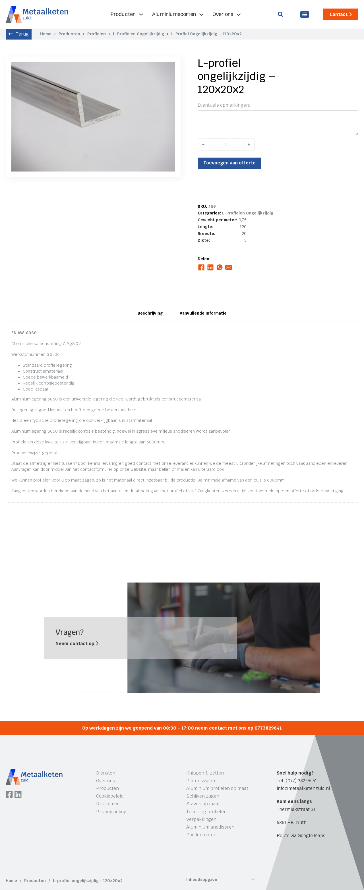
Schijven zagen (202, 796)
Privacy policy (111, 812)
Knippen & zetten (205, 773)
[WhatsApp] (220, 267)
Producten (123, 14)
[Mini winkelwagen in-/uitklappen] (304, 14)
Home (45, 33)
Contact (339, 14)
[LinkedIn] (210, 267)
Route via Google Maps (301, 836)
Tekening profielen (206, 812)
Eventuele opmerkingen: (224, 105)
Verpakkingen (201, 819)
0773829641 (268, 728)
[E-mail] (229, 267)
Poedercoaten (201, 835)
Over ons (222, 14)
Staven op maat (203, 804)
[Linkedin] (18, 795)
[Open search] (280, 14)
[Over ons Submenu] (238, 14)
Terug (22, 34)
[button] (167, 70)
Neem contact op (75, 644)
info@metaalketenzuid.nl (303, 788)
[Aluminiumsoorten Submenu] (201, 14)
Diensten (105, 773)
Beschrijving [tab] (150, 313)
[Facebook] (201, 267)
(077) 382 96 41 (301, 781)
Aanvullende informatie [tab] (203, 313)
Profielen (96, 33)
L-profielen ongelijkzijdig (138, 33)
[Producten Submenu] (141, 14)
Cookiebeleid (109, 796)
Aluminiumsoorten (174, 14)
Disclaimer (107, 804)
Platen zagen (200, 781)
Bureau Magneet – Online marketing (92, 859)
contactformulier (96, 469)
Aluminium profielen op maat (217, 788)
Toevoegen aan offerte (229, 163)
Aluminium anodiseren (210, 827)
